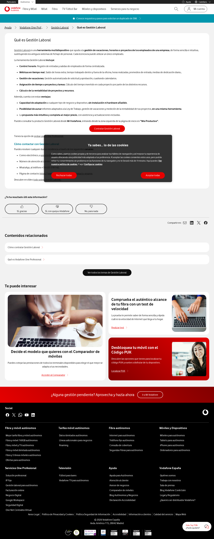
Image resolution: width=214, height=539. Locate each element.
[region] (108, 158)
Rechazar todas (64, 175)
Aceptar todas (153, 175)
